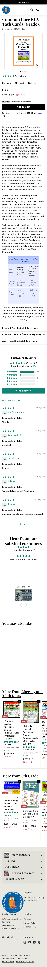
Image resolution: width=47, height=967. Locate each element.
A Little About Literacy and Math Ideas (34, 899)
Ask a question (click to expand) (20, 341)
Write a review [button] (23, 390)
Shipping (6, 102)
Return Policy (30, 927)
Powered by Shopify (25, 961)
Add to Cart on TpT (33, 293)
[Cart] (37, 10)
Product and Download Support (11, 927)
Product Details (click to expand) (21, 328)
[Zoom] (37, 65)
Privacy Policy (30, 923)
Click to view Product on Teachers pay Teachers (33, 271)
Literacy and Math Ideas (14, 28)
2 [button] (20, 523)
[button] (8, 76)
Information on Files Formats (11, 920)
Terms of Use (30, 919)
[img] (8, 408)
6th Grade (29, 775)
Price (5, 89)
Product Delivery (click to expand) (21, 334)
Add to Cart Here (21, 293)
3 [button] (24, 523)
